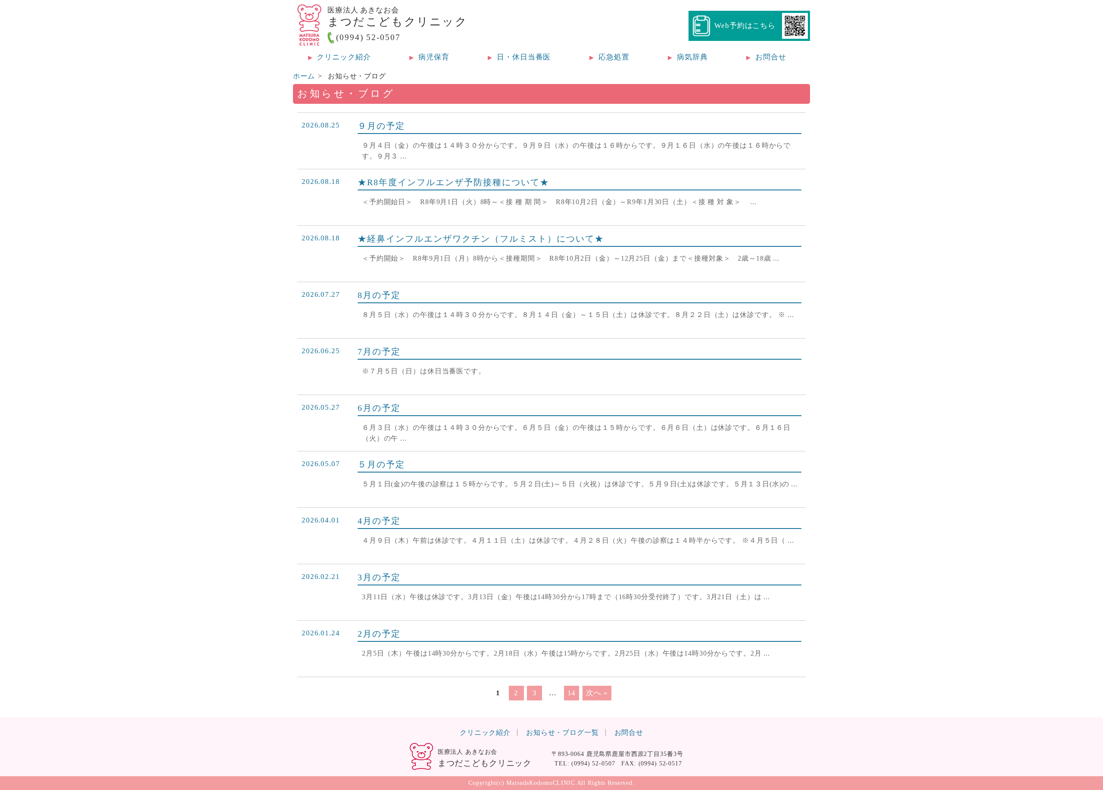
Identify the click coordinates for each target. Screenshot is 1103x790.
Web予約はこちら (745, 26)
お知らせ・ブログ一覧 (562, 732)
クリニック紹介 (485, 732)
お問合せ (628, 732)
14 (571, 693)
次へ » (597, 693)
